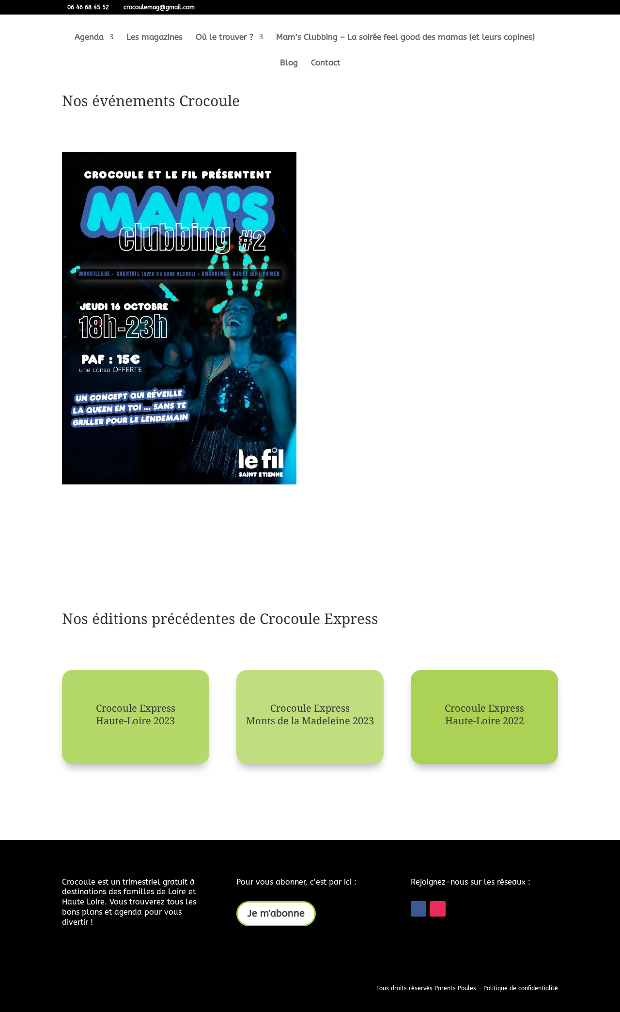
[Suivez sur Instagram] (438, 909)
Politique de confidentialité (520, 988)
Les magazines (154, 37)
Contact (326, 63)
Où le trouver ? (224, 37)
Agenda (89, 37)
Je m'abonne (276, 913)
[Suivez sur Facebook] (418, 909)
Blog (289, 63)
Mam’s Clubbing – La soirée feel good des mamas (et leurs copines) (405, 37)
